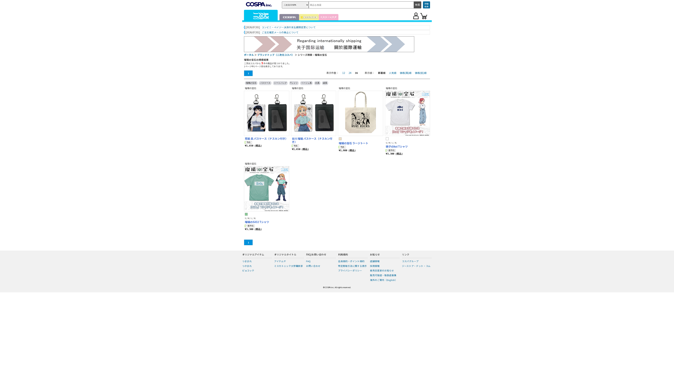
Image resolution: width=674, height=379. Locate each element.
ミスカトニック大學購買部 (288, 266)
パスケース (265, 83)
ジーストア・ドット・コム (416, 266)
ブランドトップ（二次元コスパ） (275, 54)
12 (343, 73)
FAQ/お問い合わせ (316, 254)
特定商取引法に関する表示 (352, 266)
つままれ (247, 261)
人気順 (392, 73)
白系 (317, 83)
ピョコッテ (248, 270)
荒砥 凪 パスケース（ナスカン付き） (266, 138)
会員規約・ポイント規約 (351, 261)
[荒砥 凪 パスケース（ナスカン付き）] (266, 113)
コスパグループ (410, 261)
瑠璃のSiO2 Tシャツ (257, 222)
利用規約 (343, 254)
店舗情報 (375, 261)
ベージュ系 (306, 83)
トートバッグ (280, 83)
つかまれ (247, 266)
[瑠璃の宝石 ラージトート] (360, 113)
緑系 (325, 83)
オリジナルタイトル (285, 254)
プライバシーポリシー (350, 270)
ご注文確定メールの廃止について (280, 32)
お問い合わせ (313, 266)
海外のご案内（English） (383, 280)
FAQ (308, 261)
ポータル (249, 54)
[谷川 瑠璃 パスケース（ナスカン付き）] (313, 113)
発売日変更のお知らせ (382, 270)
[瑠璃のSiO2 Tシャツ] (266, 188)
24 (350, 73)
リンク (405, 254)
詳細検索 (426, 5)
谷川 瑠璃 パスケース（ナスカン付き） (312, 140)
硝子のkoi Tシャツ (397, 146)
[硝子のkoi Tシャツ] (407, 113)
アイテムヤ (280, 261)
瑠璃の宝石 (251, 83)
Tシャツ (294, 83)
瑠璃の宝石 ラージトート (353, 143)
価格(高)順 (405, 73)
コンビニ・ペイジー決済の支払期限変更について (289, 27)
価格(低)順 (421, 73)
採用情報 (375, 266)
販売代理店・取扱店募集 (383, 275)
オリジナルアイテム (253, 254)
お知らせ (375, 254)
